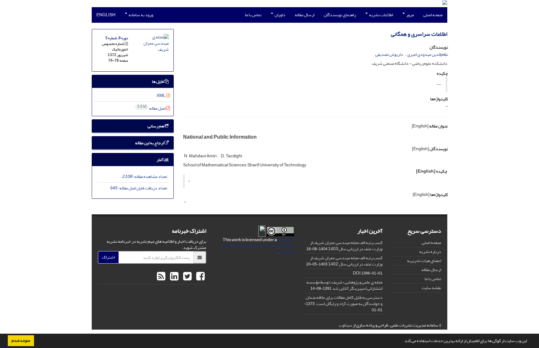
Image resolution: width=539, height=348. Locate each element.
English (105, 15)
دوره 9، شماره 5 (116, 38)
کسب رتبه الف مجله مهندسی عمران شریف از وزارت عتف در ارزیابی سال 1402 (346, 261)
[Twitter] (186, 276)
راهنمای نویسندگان (340, 15)
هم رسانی (156, 126)
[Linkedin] (173, 276)
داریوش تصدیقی (389, 54)
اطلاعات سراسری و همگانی (419, 34)
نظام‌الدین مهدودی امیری (427, 54)
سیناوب (345, 325)
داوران (279, 15)
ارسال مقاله (304, 15)
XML (161, 95)
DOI (357, 273)
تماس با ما (253, 15)
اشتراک (108, 257)
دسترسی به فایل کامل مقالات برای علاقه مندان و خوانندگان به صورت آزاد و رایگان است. (344, 300)
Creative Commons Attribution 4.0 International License (257, 246)
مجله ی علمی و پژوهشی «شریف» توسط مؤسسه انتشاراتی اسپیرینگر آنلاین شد (344, 285)
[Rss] (161, 276)
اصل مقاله (151, 108)
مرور (409, 15)
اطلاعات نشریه (380, 15)
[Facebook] (199, 276)
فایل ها (158, 81)
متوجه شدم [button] (21, 340)
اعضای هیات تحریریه (424, 260)
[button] (402, 341)
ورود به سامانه (140, 15)
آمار (160, 159)
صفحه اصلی (433, 15)
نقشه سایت (431, 288)
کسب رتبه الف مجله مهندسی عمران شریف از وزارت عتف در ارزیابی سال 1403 (346, 245)
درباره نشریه (430, 251)
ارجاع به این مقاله (149, 143)
